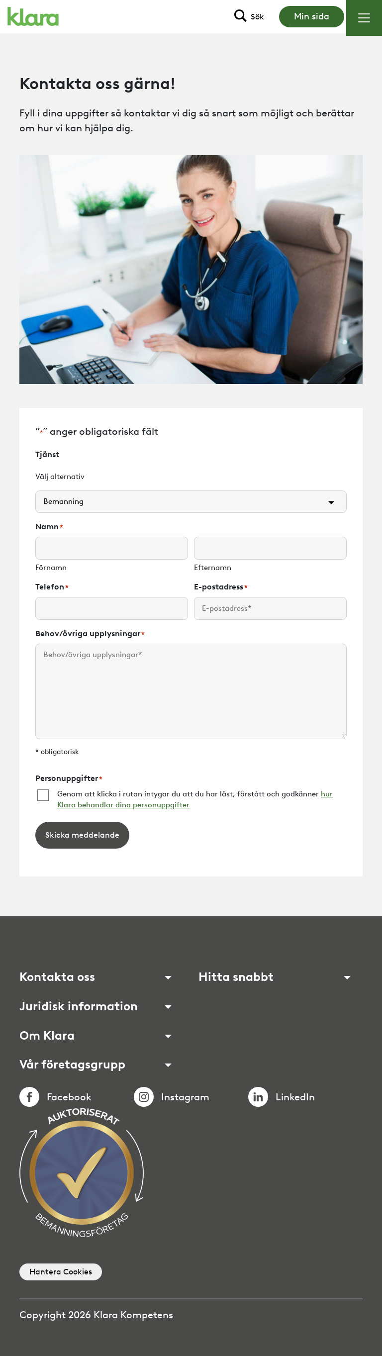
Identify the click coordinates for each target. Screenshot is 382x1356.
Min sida (311, 16)
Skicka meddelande (82, 835)
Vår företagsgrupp (72, 1064)
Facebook (69, 1097)
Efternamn (212, 567)
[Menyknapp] (364, 18)
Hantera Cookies (60, 1271)
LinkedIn (295, 1097)
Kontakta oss (57, 977)
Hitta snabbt (236, 977)
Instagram (185, 1097)
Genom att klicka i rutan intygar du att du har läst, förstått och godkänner (195, 799)
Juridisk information (78, 1006)
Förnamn (51, 567)
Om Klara (47, 1036)
